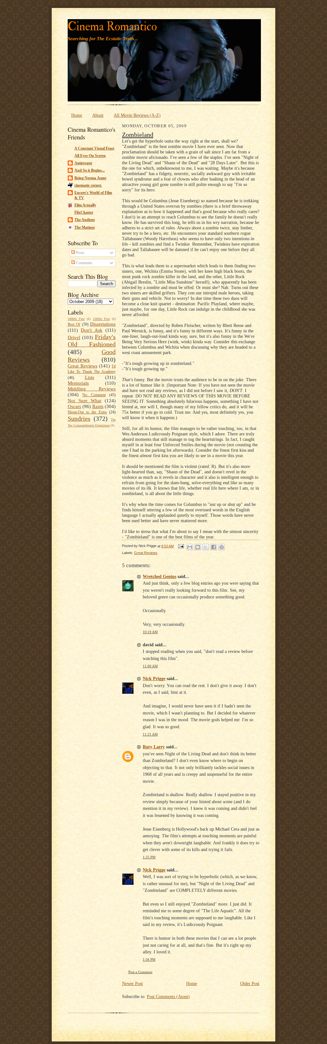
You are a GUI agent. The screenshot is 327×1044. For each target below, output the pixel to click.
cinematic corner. (88, 185)
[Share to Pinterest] (221, 547)
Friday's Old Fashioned (92, 340)
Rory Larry (154, 746)
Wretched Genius (159, 576)
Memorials (78, 383)
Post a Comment (140, 972)
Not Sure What (84, 400)
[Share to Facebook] (213, 547)
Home (76, 115)
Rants (97, 406)
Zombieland (137, 134)
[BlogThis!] (197, 547)
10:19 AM (150, 632)
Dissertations (103, 324)
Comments (83, 263)
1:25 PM (149, 857)
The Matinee (84, 227)
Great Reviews (82, 365)
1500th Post (101, 319)
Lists (89, 377)
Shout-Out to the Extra (87, 412)
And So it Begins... (89, 170)
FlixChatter (83, 212)
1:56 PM (149, 959)
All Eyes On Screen (90, 155)
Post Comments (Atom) (168, 996)
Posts (79, 252)
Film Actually (85, 205)
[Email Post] (181, 546)
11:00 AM (150, 666)
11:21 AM (150, 734)
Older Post (249, 983)
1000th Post (76, 319)
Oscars (74, 406)
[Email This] (189, 547)
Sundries (79, 418)
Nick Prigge (154, 678)
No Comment (93, 395)
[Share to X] (205, 547)
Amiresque (83, 163)
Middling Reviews (92, 388)
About (97, 115)
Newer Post (132, 983)
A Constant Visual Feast (94, 148)
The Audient (84, 220)
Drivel (74, 337)
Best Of (74, 324)
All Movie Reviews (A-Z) (137, 115)
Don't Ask (91, 330)
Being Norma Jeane (90, 178)
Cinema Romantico (112, 26)
